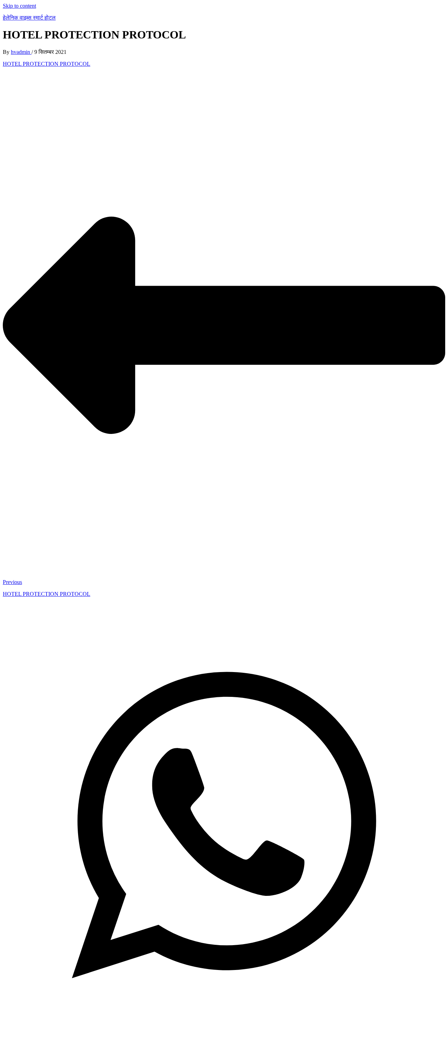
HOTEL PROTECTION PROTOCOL (46, 64)
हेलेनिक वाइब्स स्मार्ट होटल (29, 18)
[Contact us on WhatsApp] (224, 1043)
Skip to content (19, 6)
